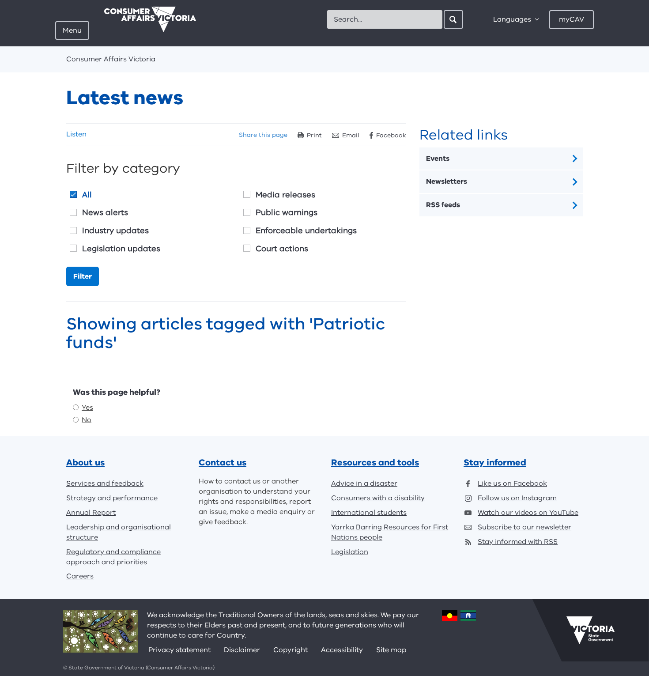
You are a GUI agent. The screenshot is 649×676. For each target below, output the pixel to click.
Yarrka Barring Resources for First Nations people (389, 532)
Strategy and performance (112, 498)
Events (437, 158)
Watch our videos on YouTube (528, 512)
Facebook (391, 135)
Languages (512, 19)
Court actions (282, 248)
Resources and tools (375, 462)
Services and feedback (104, 483)
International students (369, 512)
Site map (391, 650)
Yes (87, 407)
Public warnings (286, 212)
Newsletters (446, 181)
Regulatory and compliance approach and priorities (113, 557)
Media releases (285, 194)
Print (314, 135)
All (87, 194)
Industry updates (115, 230)
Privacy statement (179, 650)
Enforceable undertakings (306, 230)
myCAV (571, 19)
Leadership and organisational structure (118, 532)
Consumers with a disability (378, 498)
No (86, 420)
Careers (80, 576)
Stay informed (495, 462)
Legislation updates (121, 248)
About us (85, 462)
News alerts (105, 212)
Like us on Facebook (512, 483)
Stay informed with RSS (518, 542)
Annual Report (91, 512)
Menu (72, 30)
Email (350, 135)
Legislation (349, 552)
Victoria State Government (590, 630)
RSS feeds (443, 205)
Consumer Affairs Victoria (110, 59)
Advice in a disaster (364, 483)
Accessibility (342, 650)
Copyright (290, 650)
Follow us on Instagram (517, 498)
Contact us (222, 462)
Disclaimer (242, 650)
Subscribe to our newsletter (524, 527)
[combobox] (384, 19)
